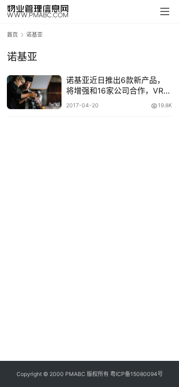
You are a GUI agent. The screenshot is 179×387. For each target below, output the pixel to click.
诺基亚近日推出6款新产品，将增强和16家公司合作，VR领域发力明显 (118, 86)
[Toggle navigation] (164, 11)
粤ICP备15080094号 (136, 373)
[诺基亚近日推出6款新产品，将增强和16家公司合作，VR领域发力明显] (34, 92)
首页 (12, 34)
